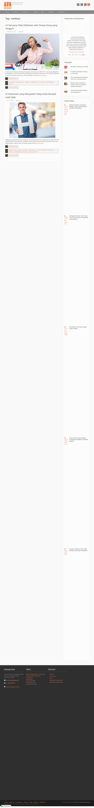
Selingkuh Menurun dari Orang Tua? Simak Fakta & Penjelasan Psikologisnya (78, 217)
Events (35, 12)
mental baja (42, 82)
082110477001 (11, 683)
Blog (42, 12)
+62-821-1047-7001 (30, 682)
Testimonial (61, 12)
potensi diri (35, 151)
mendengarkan (17, 151)
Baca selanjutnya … (42, 75)
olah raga (24, 151)
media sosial (51, 150)
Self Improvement (13, 78)
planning (30, 151)
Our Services (25, 12)
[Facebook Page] (78, 4)
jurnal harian (25, 150)
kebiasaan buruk (20, 82)
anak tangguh (12, 82)
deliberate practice (13, 150)
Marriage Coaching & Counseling (79, 66)
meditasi (27, 82)
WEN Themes (86, 802)
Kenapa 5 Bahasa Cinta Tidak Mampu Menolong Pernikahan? (78, 549)
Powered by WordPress (68, 802)
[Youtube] (85, 4)
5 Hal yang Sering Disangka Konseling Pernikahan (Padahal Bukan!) (78, 439)
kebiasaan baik (32, 150)
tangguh (11, 83)
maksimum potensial (42, 150)
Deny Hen (21, 31)
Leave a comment (13, 87)
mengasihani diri (34, 82)
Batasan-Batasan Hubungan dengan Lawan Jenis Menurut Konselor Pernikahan (78, 84)
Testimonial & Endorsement (56, 680)
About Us (15, 12)
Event (51, 678)
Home (7, 12)
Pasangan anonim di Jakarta (76, 52)
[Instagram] (81, 4)
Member (51, 12)
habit (20, 150)
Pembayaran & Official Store (56, 682)
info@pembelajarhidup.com (12, 680)
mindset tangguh (50, 82)
